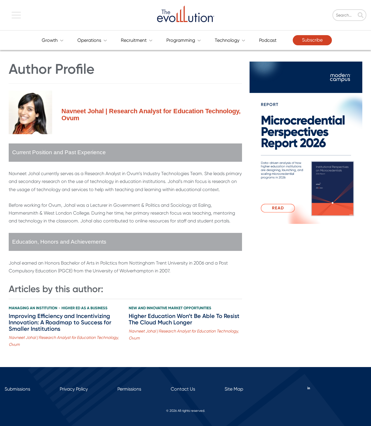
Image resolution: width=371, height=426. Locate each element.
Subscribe (312, 40)
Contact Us (183, 389)
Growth (50, 40)
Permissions (129, 389)
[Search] (360, 15)
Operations (89, 40)
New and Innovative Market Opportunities (170, 308)
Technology (227, 40)
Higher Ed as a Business (84, 308)
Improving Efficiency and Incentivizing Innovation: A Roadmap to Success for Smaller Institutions (60, 322)
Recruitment (134, 40)
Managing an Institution (33, 308)
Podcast (268, 40)
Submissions (17, 389)
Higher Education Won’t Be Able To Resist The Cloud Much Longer (184, 319)
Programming (180, 40)
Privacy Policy (74, 389)
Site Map (234, 389)
